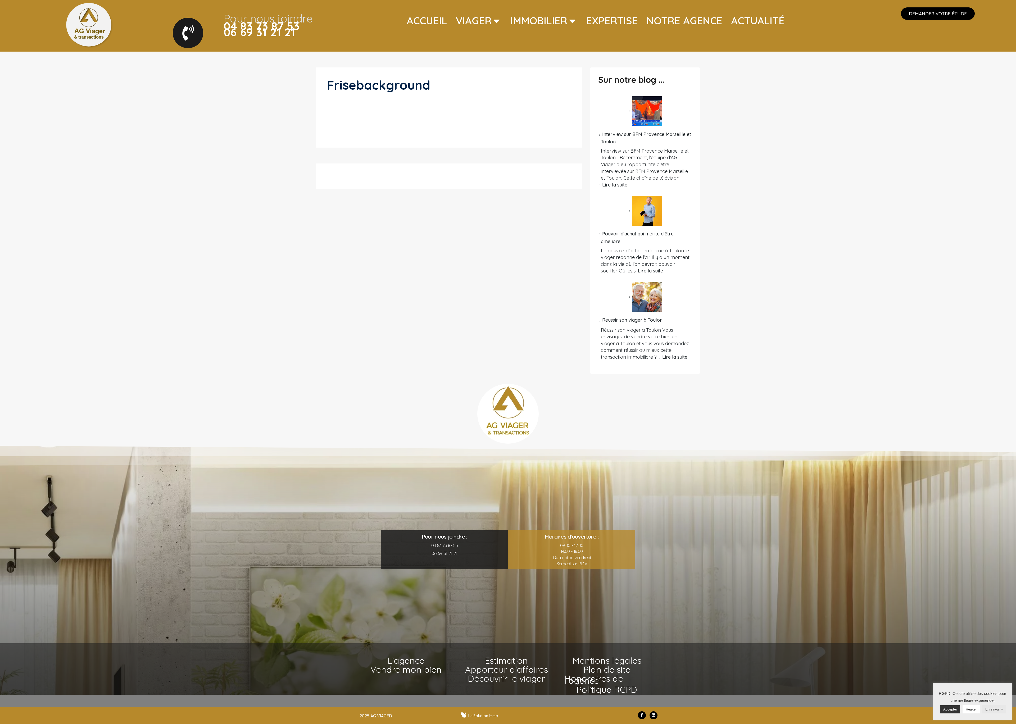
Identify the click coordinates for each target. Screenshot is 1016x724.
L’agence (406, 660)
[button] (938, 13)
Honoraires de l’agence (594, 679)
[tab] (426, 21)
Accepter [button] (950, 709)
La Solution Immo (483, 715)
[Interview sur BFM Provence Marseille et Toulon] (645, 111)
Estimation (506, 660)
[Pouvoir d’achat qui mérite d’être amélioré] (645, 211)
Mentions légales (607, 660)
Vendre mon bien (406, 669)
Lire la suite (614, 185)
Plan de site (607, 669)
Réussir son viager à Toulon (632, 320)
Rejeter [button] (971, 709)
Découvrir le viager (506, 678)
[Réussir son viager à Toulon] (645, 297)
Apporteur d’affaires (506, 669)
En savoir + (994, 709)
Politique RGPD (607, 689)
